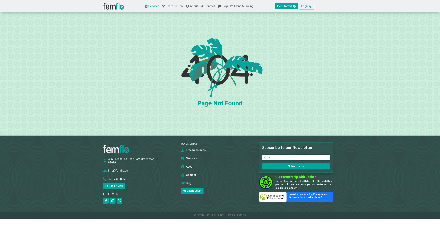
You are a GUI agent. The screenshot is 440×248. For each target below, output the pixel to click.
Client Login (193, 191)
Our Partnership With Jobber (295, 177)
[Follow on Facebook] (106, 201)
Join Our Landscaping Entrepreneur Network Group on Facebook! (308, 195)
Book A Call (116, 186)
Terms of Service (236, 214)
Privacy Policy (215, 214)
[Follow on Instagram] (113, 201)
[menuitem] (113, 6)
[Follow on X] (119, 201)
